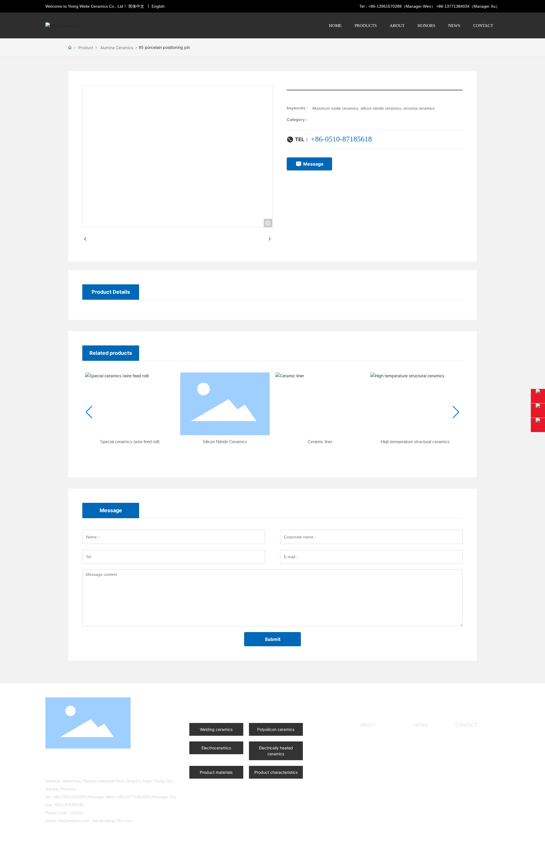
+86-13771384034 (452, 6)
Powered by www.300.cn (459, 856)
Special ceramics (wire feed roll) (130, 441)
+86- (318, 139)
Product (85, 47)
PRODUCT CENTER (218, 704)
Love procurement (92, 834)
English (158, 6)
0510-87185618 (348, 139)
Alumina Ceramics (116, 47)
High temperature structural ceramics (415, 441)
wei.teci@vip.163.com (112, 820)
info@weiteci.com (73, 820)
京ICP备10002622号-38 (406, 856)
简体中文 (136, 6)
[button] (89, 412)
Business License (158, 856)
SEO (487, 856)
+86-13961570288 (385, 6)
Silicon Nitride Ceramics (225, 441)
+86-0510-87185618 (84, 769)
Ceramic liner (320, 441)
